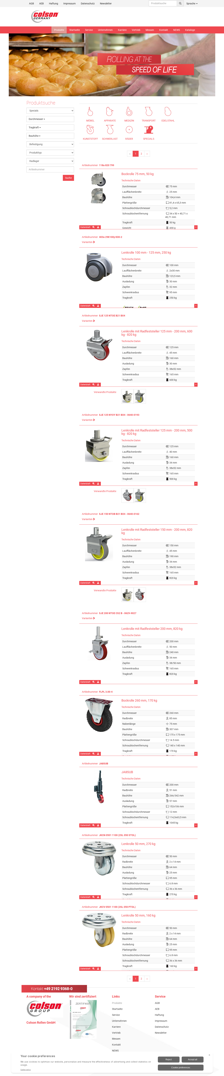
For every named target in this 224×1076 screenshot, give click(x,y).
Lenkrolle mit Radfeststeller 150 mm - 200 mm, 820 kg (156, 531)
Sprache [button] (191, 3)
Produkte (59, 30)
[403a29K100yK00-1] (99, 267)
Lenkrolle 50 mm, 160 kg (138, 915)
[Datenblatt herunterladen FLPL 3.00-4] (98, 754)
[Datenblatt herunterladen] (98, 227)
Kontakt (163, 30)
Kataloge (190, 30)
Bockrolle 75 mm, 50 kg (137, 174)
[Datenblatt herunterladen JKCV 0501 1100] (98, 969)
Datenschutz (88, 3)
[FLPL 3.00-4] (99, 715)
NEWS (176, 30)
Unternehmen (105, 30)
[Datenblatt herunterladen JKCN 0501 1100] (98, 897)
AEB (41, 3)
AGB (31, 3)
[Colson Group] (44, 1008)
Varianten (87, 242)
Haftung (53, 3)
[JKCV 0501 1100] (99, 930)
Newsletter (106, 3)
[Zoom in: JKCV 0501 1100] (93, 969)
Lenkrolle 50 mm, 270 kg (138, 844)
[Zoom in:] (93, 227)
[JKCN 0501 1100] (99, 858)
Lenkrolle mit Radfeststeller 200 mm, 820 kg (152, 629)
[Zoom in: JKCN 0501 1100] (93, 897)
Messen (150, 30)
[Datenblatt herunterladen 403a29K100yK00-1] (98, 306)
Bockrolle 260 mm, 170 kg (139, 700)
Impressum (69, 3)
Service (89, 30)
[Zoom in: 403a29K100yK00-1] (93, 306)
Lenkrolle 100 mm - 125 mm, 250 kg (146, 252)
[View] (88, 1019)
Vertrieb (136, 30)
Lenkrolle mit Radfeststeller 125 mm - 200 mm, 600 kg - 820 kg (156, 333)
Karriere (122, 30)
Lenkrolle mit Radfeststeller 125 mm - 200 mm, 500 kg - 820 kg (156, 432)
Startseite (74, 30)
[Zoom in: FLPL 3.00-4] (93, 754)
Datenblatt (85, 227)
